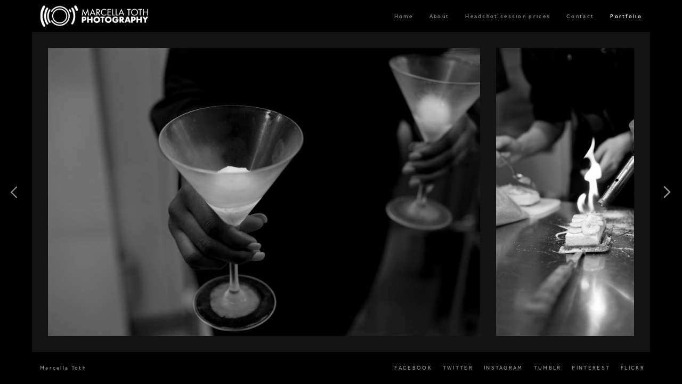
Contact (580, 16)
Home (403, 16)
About (439, 16)
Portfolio (626, 16)
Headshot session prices (507, 16)
